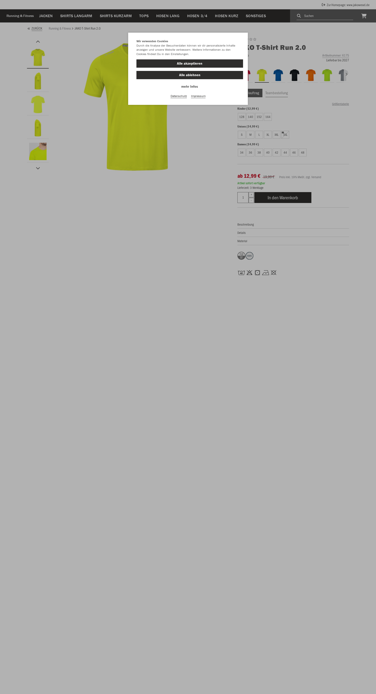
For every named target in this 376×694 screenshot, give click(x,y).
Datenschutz (179, 96)
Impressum (198, 96)
